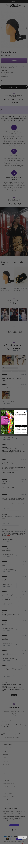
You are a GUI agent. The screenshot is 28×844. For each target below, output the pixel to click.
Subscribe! (20, 425)
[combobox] (16, 423)
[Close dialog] (26, 411)
